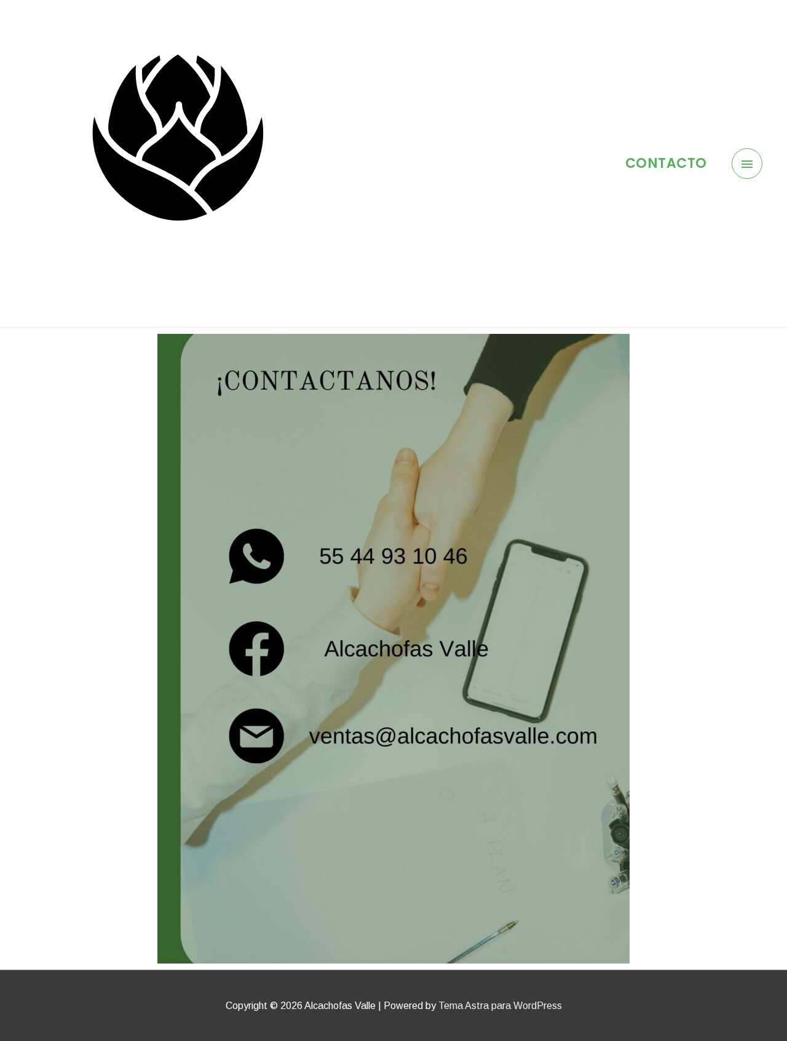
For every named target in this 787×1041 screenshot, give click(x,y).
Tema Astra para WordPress (500, 1005)
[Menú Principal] (747, 163)
